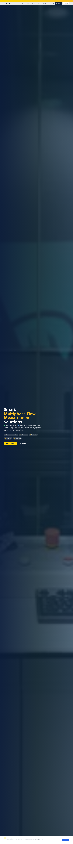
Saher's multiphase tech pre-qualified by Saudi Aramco (40, 0)
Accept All (66, 839)
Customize (50, 839)
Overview (24, 443)
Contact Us (66, 3)
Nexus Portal (58, 3)
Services (33, 3)
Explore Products (10, 443)
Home (22, 3)
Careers (44, 3)
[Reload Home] (9, 3)
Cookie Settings (16, 842)
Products (27, 3)
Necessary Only (57, 839)
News (39, 3)
